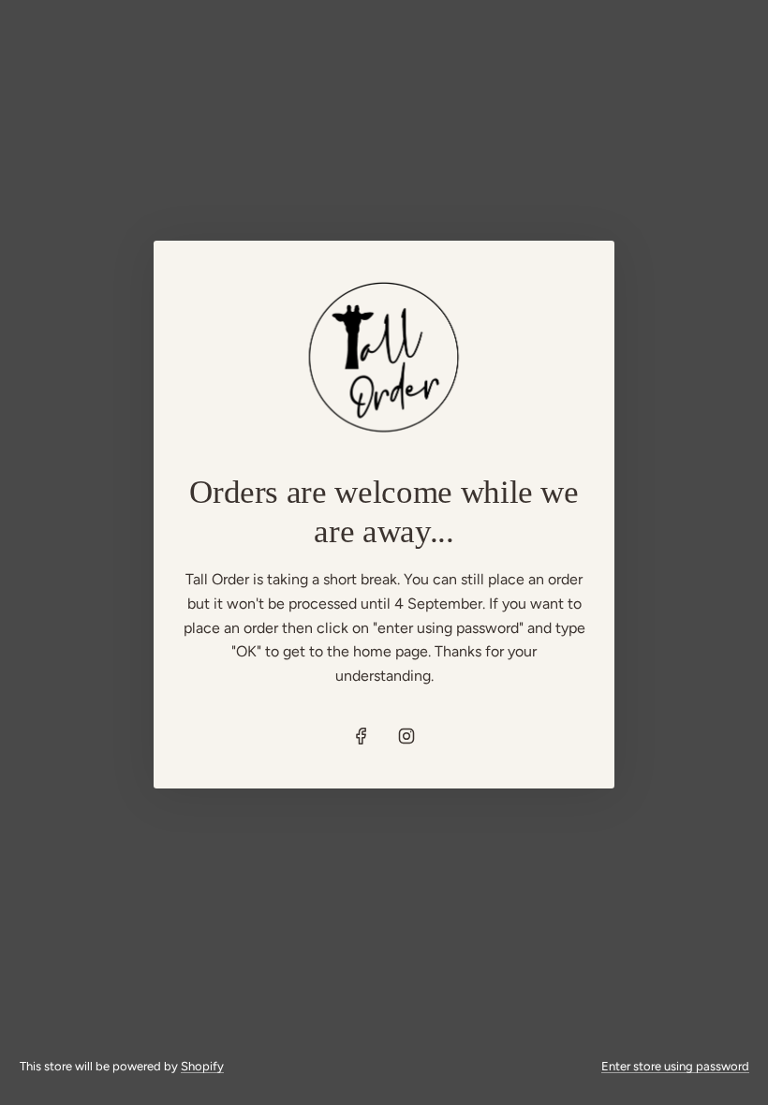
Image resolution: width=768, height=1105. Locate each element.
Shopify (202, 1066)
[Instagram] (406, 736)
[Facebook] (361, 736)
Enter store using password (675, 1066)
